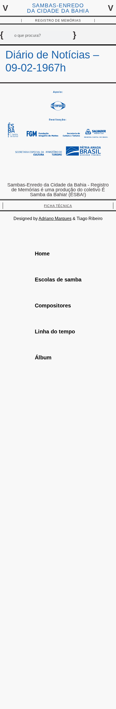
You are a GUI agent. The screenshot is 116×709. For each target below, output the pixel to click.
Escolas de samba (58, 280)
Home (42, 254)
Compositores (53, 305)
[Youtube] (74, 170)
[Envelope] (42, 170)
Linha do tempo (55, 331)
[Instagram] (58, 170)
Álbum (43, 357)
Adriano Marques (55, 218)
